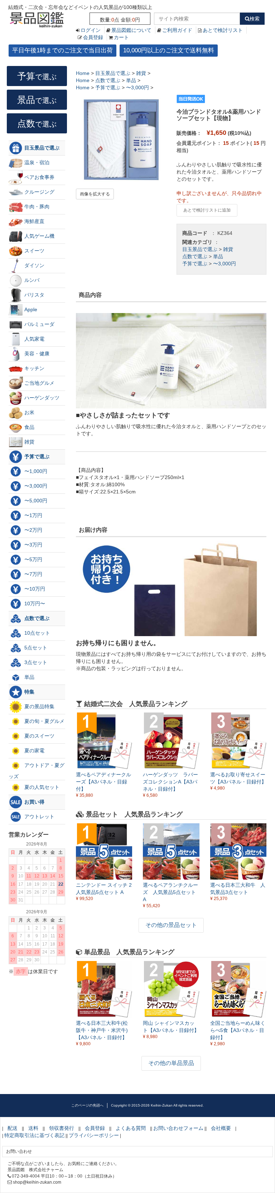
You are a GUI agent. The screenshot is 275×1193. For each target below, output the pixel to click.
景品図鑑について (131, 30)
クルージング (38, 192)
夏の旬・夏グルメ (43, 721)
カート (121, 37)
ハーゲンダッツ (41, 398)
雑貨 (228, 249)
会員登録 (93, 37)
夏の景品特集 (38, 706)
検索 (255, 19)
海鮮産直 (33, 221)
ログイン (91, 30)
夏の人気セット (41, 787)
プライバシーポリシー (94, 1135)
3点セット (35, 662)
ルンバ (31, 280)
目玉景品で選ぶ (199, 249)
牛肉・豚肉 (36, 206)
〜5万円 (32, 559)
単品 (218, 256)
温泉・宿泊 (36, 162)
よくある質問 (131, 1128)
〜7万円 (32, 574)
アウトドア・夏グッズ (36, 770)
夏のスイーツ (38, 736)
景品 (37, 100)
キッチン (33, 368)
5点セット (35, 647)
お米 (28, 412)
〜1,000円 (35, 471)
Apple (30, 309)
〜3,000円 (224, 263)
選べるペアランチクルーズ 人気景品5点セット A (170, 892)
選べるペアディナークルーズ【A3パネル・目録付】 (103, 782)
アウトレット (38, 816)
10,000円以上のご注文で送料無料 (168, 50)
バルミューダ (38, 324)
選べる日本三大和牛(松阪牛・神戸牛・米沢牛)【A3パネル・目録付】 (102, 1030)
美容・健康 (36, 353)
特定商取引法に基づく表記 (34, 1135)
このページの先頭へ (87, 1105)
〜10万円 (34, 589)
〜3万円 (32, 545)
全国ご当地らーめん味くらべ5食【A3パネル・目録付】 (237, 1030)
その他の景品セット (171, 925)
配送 (13, 1128)
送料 (33, 1128)
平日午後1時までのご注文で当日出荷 (62, 50)
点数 (37, 123)
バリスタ (33, 295)
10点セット (36, 633)
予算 (37, 76)
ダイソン (33, 265)
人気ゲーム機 (38, 236)
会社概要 (221, 1128)
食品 (28, 427)
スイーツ (33, 251)
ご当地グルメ (38, 383)
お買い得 (33, 802)
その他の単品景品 (171, 1063)
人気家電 (33, 339)
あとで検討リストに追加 (207, 210)
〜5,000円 (35, 500)
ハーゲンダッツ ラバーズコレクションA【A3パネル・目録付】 (170, 782)
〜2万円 (32, 530)
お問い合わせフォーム (178, 1128)
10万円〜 (34, 603)
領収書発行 (61, 1128)
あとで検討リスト (223, 30)
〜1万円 (32, 515)
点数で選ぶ (194, 256)
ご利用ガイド (177, 30)
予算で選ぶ (194, 263)
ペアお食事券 (38, 177)
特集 (28, 692)
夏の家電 (33, 750)
